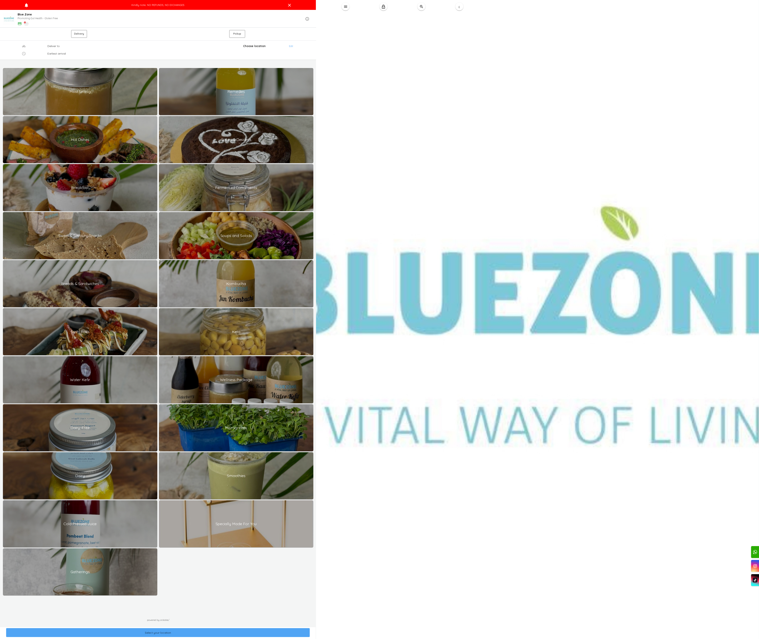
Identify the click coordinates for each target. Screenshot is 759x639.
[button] (158, 18)
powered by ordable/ (158, 619)
